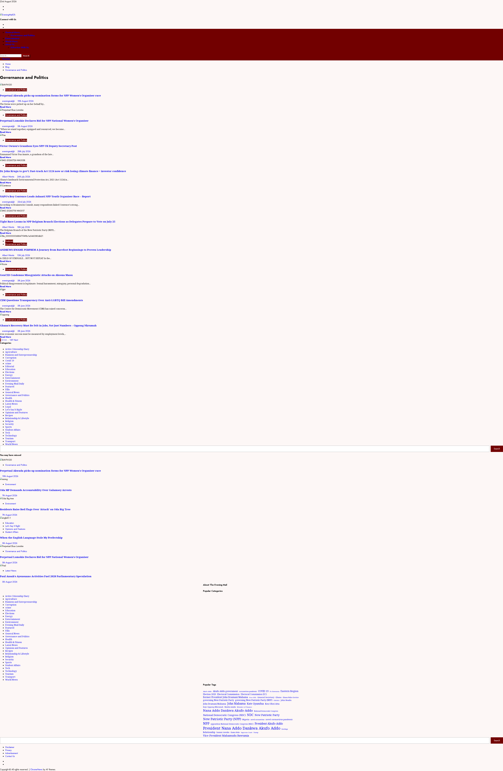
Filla (7, 389)
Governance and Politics (22, 35)
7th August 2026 (9, 495)
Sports (8, 426)
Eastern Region (289, 691)
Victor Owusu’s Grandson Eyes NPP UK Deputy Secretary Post (38, 146)
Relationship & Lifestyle (17, 418)
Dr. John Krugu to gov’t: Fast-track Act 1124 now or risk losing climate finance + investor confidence (63, 171)
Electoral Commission (228, 694)
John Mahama (236, 703)
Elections (9, 372)
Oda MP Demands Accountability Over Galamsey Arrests (36, 490)
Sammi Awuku (222, 732)
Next (16, 339)
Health (8, 398)
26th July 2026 (23, 176)
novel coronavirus (257, 719)
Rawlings (284, 729)
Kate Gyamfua (255, 703)
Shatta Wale (235, 732)
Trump (255, 732)
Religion (9, 421)
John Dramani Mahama (214, 703)
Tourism (9, 438)
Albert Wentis (8, 176)
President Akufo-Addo (269, 723)
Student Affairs (12, 429)
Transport (10, 441)
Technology (11, 435)
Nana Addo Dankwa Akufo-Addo (228, 710)
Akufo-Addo (207, 691)
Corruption (10, 357)
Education (10, 369)
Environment (11, 380)
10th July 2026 (23, 255)
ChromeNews (36, 769)
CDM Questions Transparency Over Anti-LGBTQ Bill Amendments (41, 300)
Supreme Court (246, 732)
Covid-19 (9, 360)
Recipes (9, 415)
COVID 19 (263, 691)
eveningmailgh (8, 101)
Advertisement (11, 753)
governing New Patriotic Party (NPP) (253, 700)
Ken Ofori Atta (272, 703)
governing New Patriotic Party (218, 700)
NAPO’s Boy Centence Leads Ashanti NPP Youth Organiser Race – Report (45, 196)
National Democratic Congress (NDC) (224, 715)
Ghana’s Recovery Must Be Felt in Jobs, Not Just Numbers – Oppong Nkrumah (48, 325)
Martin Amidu (230, 707)
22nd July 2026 (24, 201)
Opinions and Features (16, 412)
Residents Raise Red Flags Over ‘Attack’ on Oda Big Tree (35, 509)
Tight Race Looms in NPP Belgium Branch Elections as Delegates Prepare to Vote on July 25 (57, 221)
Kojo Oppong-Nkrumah (213, 707)
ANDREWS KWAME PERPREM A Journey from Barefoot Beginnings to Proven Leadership (55, 249)
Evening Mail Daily (14, 383)
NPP (206, 723)
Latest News (11, 403)
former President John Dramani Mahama (225, 697)
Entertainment (12, 38)
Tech (7, 432)
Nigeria (245, 719)
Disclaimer (9, 747)
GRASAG (277, 700)
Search (497, 448)
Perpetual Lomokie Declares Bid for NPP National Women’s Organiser (44, 120)
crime (8, 363)
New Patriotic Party (267, 715)
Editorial (9, 366)
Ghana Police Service (291, 697)
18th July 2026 (23, 227)
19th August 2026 (26, 101)
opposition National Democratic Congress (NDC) (232, 724)
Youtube (6, 58)
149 (11, 339)
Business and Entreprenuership (21, 354)
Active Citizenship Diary (17, 349)
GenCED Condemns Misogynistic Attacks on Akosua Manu (36, 275)
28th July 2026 (24, 151)
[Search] (1, 52)
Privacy (8, 750)
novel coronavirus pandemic (279, 719)
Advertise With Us (19, 47)
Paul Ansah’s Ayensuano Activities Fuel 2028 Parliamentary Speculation (45, 576)
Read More (5, 106)
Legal (8, 406)
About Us (10, 44)
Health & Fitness (13, 401)
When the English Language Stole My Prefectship (31, 537)
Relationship (209, 732)
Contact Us (10, 756)
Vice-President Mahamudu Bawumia (226, 735)
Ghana (278, 697)
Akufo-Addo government (225, 691)
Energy (9, 375)
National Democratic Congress (266, 711)
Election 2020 (209, 694)
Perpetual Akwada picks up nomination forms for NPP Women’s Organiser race (50, 95)
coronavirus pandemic (248, 691)
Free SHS (252, 697)
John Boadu (286, 700)
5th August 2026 (25, 126)
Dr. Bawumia (274, 691)
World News (11, 41)
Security (9, 424)
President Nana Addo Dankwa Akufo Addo (241, 728)
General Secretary (265, 697)
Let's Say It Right (13, 409)
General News (12, 32)
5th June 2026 (24, 280)
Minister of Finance (244, 707)
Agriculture (11, 352)
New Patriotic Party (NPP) (222, 719)
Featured (9, 241)
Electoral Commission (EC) (254, 694)
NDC (250, 715)
